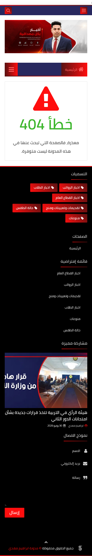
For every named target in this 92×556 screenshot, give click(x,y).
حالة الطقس (24, 208)
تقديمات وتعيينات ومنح (63, 208)
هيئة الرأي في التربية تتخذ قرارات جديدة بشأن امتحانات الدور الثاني (46, 416)
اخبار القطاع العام (68, 198)
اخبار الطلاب (42, 187)
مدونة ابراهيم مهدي (23, 548)
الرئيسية (71, 70)
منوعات (74, 218)
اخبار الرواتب (71, 187)
